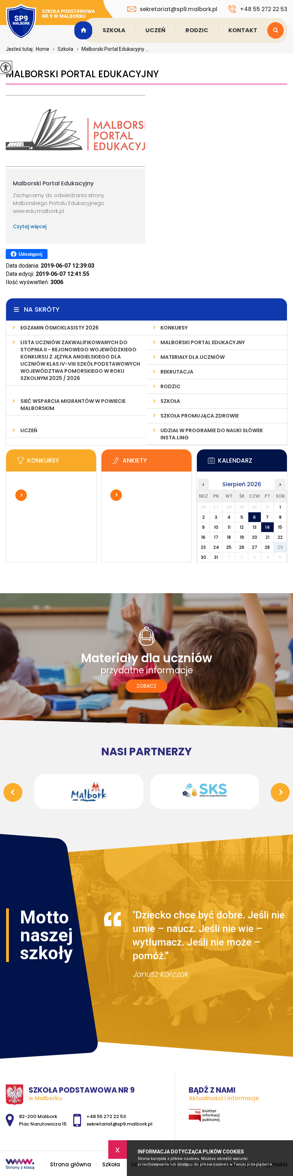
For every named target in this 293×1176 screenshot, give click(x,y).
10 (216, 527)
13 (255, 527)
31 (216, 557)
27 (254, 547)
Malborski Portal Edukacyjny (82, 74)
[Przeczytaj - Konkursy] (62, 462)
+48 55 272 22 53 (263, 9)
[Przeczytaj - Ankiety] (157, 462)
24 (216, 547)
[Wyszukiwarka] (277, 30)
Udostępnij (31, 254)
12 (242, 527)
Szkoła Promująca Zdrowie (199, 415)
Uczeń (155, 30)
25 (229, 547)
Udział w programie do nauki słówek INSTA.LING (211, 434)
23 (203, 547)
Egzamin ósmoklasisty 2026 (59, 327)
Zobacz (146, 685)
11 (229, 527)
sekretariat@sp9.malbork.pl (178, 9)
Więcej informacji (21, 495)
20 (254, 537)
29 (280, 547)
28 (267, 547)
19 (242, 537)
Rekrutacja (176, 371)
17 (216, 537)
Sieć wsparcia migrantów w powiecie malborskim (72, 404)
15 (280, 527)
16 (203, 537)
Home (42, 49)
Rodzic (196, 30)
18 (229, 537)
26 (241, 547)
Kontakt (242, 30)
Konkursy (174, 327)
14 (267, 527)
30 (203, 557)
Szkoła (114, 30)
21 (267, 537)
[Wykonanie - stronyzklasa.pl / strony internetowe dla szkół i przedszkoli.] (20, 1165)
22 (280, 537)
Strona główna (84, 30)
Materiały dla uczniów (192, 357)
